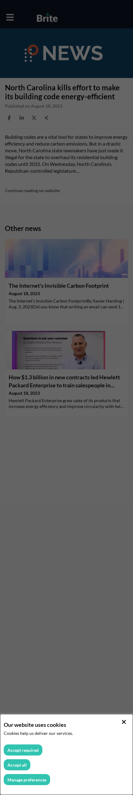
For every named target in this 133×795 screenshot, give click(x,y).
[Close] (123, 722)
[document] (66, 754)
